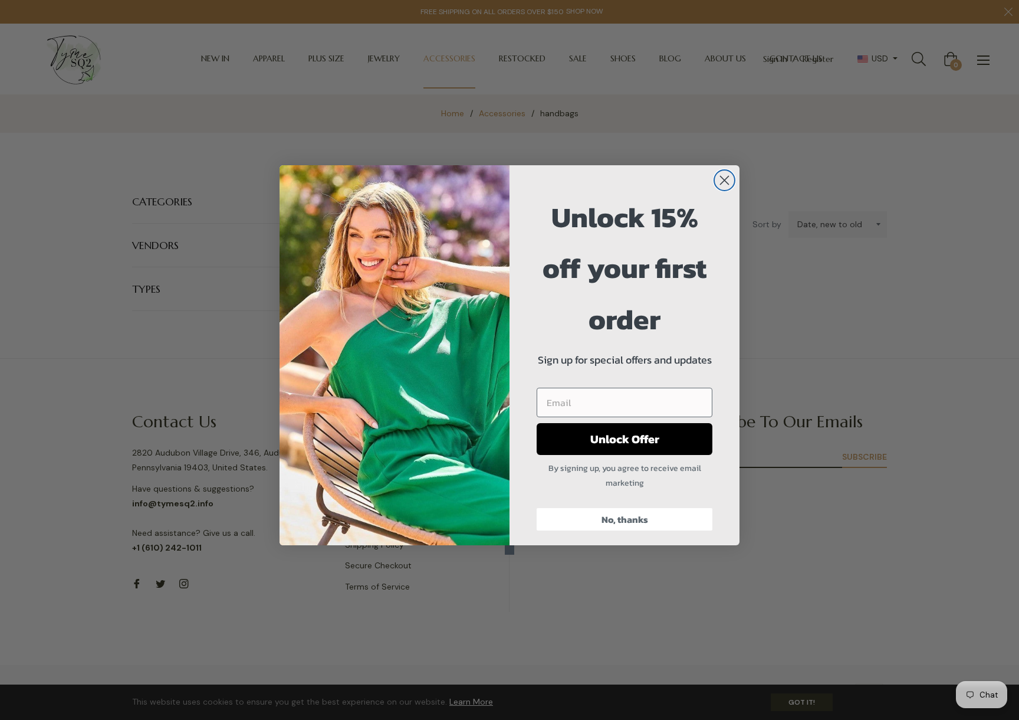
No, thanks (624, 519)
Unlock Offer (624, 439)
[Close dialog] (724, 180)
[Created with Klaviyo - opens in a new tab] (509, 550)
